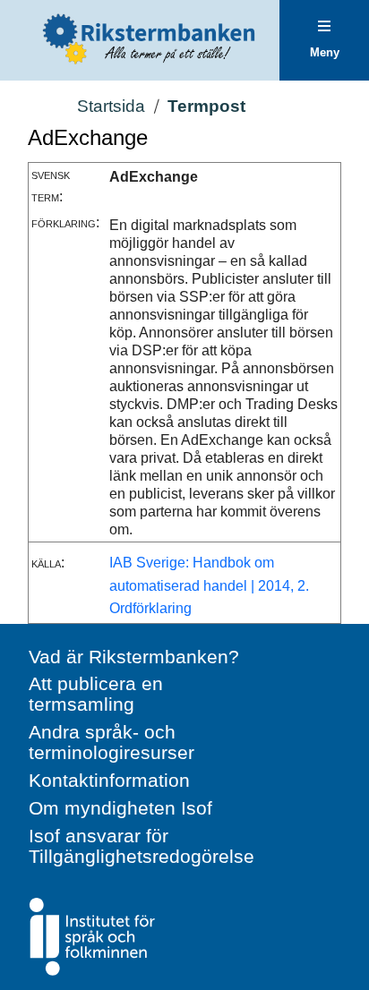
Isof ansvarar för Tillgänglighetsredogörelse (141, 845)
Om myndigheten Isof (120, 808)
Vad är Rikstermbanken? (134, 656)
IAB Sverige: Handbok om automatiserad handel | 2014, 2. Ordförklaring (209, 585)
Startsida (111, 106)
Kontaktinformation (109, 780)
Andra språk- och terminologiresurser (111, 742)
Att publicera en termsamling (96, 693)
